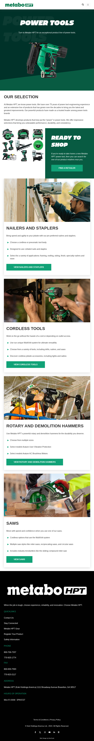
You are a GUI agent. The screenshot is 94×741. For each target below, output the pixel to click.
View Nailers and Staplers (29, 267)
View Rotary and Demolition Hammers (35, 462)
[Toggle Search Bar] (83, 4)
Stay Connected (11, 623)
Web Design (43, 738)
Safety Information (12, 639)
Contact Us (9, 618)
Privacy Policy (55, 720)
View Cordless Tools (26, 364)
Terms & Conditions (40, 720)
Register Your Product (13, 634)
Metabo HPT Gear (12, 629)
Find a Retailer (67, 168)
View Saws (19, 559)
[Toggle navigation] (88, 4)
